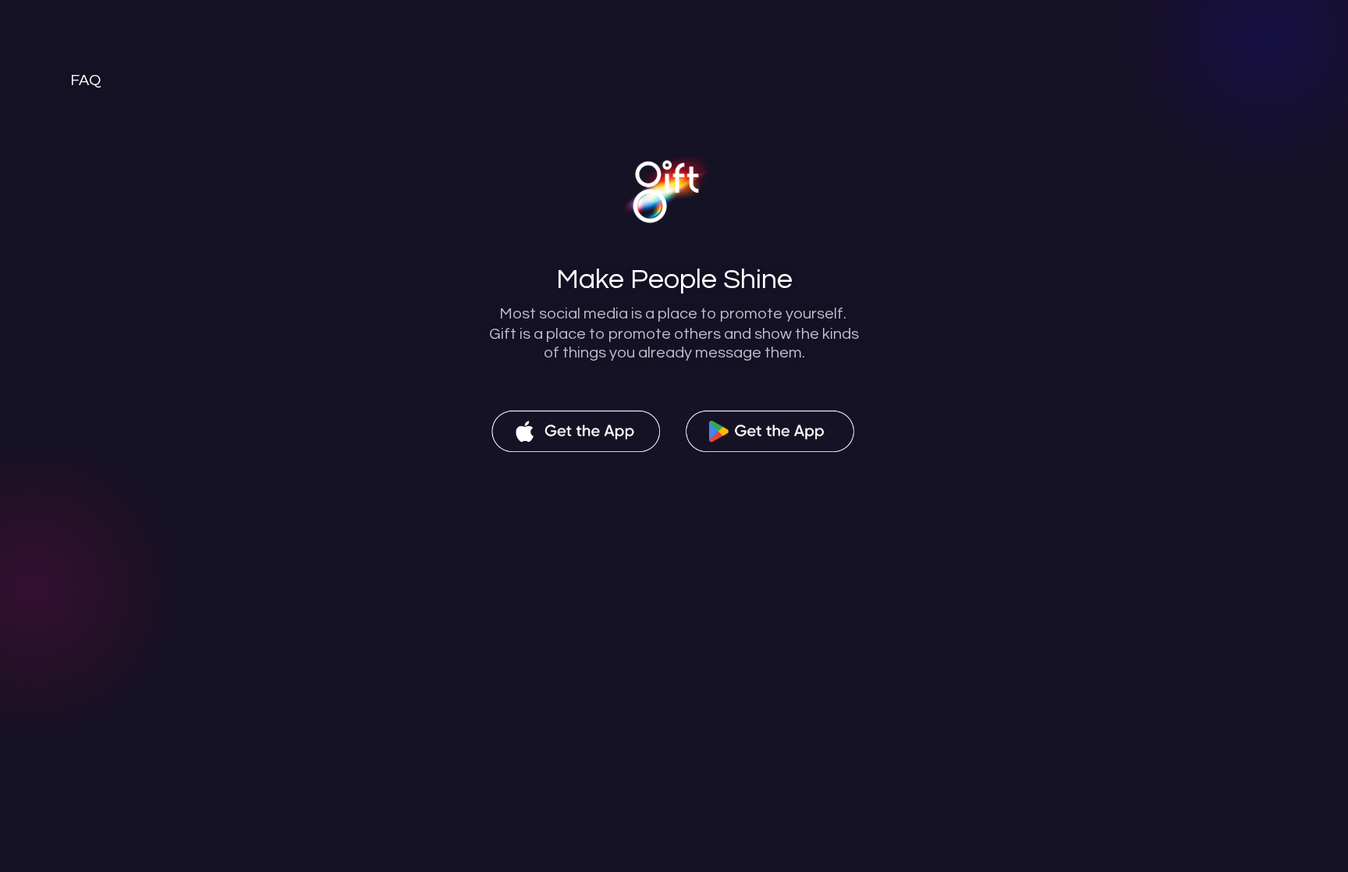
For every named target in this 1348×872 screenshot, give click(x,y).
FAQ (85, 80)
